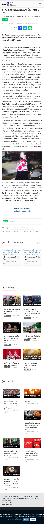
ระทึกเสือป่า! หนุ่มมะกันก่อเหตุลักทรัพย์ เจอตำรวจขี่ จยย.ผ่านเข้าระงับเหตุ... (11, 405)
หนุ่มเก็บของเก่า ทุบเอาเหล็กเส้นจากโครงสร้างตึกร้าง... (11, 257)
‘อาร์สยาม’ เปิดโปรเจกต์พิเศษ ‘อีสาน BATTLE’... (11, 364)
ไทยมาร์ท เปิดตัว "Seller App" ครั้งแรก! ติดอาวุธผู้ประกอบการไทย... (32, 454)
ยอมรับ (26, 519)
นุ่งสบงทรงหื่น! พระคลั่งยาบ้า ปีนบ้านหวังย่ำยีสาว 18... (11, 453)
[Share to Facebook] (20, 28)
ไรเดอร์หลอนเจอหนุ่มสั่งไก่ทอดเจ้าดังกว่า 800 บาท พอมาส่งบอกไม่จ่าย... (11, 339)
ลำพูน (32, 228)
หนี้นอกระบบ (6, 231)
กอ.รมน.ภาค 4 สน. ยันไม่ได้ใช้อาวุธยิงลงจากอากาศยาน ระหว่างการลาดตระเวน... (11, 482)
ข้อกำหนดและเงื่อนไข (35, 517)
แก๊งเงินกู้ (16, 231)
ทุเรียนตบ (6, 235)
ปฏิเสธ (33, 519)
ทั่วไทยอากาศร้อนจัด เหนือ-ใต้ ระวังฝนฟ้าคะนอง (30, 365)
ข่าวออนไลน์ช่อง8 (27, 231)
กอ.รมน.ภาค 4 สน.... (31, 402)
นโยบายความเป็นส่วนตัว (15, 519)
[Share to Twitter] (25, 28)
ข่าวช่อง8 (15, 228)
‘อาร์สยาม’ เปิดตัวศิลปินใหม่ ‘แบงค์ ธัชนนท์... (32, 337)
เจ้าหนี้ (37, 231)
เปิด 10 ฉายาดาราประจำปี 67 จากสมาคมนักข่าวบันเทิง (12, 311)
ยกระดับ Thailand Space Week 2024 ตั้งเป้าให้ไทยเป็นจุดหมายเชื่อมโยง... (32, 312)
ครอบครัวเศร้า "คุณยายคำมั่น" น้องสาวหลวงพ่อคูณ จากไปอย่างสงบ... (32, 426)
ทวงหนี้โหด (24, 228)
